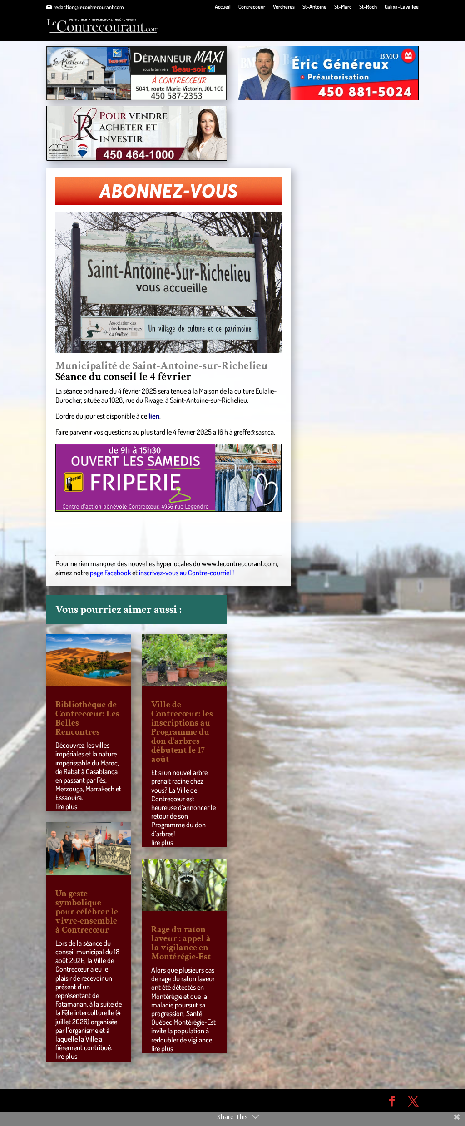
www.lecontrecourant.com (239, 563)
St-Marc (342, 7)
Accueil (223, 7)
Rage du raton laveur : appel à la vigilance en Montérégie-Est (181, 943)
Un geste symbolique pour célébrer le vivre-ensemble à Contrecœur (86, 912)
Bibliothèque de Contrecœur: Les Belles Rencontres (87, 718)
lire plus (66, 806)
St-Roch (368, 7)
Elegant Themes (98, 1100)
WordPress (179, 1100)
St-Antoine (314, 7)
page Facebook (110, 572)
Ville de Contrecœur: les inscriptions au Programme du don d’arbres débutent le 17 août (182, 732)
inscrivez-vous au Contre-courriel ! (186, 572)
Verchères (284, 7)
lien (153, 415)
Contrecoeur (251, 7)
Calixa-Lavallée (402, 7)
